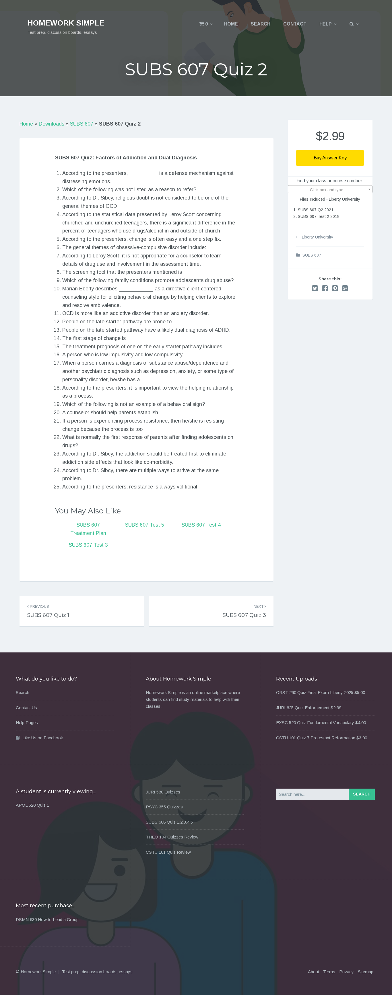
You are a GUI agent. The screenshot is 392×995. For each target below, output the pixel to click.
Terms (329, 971)
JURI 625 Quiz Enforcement (302, 707)
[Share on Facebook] (325, 288)
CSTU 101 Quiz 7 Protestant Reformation (315, 737)
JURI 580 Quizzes (163, 791)
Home (231, 23)
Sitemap (365, 971)
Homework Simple (66, 23)
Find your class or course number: (330, 180)
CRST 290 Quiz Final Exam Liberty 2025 (314, 692)
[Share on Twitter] (315, 288)
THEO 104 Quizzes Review (172, 836)
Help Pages (27, 722)
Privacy (346, 971)
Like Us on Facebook (42, 737)
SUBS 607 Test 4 (201, 525)
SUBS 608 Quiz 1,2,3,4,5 (169, 822)
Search (260, 23)
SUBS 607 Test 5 (144, 525)
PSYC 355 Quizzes (164, 806)
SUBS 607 (81, 124)
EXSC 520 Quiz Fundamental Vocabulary (315, 722)
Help (325, 23)
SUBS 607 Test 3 (88, 545)
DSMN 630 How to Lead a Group (47, 919)
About (313, 971)
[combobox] (330, 189)
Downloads (51, 124)
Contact (294, 23)
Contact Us (26, 707)
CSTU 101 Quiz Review (168, 852)
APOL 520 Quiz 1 (32, 805)
